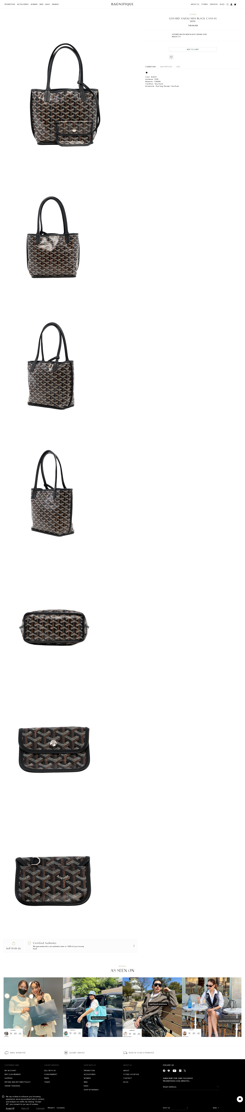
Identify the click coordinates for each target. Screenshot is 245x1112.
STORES (204, 4)
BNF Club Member (13, 1074)
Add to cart (193, 49)
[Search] (227, 4)
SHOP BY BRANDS (91, 1090)
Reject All (25, 1108)
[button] (171, 57)
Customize (40, 1108)
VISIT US (166, 1108)
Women (34, 4)
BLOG (222, 4)
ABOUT (126, 1070)
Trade (47, 1082)
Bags (47, 4)
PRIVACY (51, 1108)
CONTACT (127, 1078)
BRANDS (55, 4)
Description (166, 67)
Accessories (23, 4)
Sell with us (50, 1070)
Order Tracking (12, 1086)
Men (41, 4)
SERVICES (214, 4)
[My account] (231, 4)
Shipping (9, 1078)
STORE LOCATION (131, 1074)
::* (218, 1108)
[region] (23, 1102)
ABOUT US (195, 4)
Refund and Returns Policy (17, 1082)
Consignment (50, 1074)
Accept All (10, 1108)
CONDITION (150, 67)
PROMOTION (10, 4)
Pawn (46, 1078)
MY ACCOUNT (10, 1070)
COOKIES (61, 1108)
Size (178, 67)
